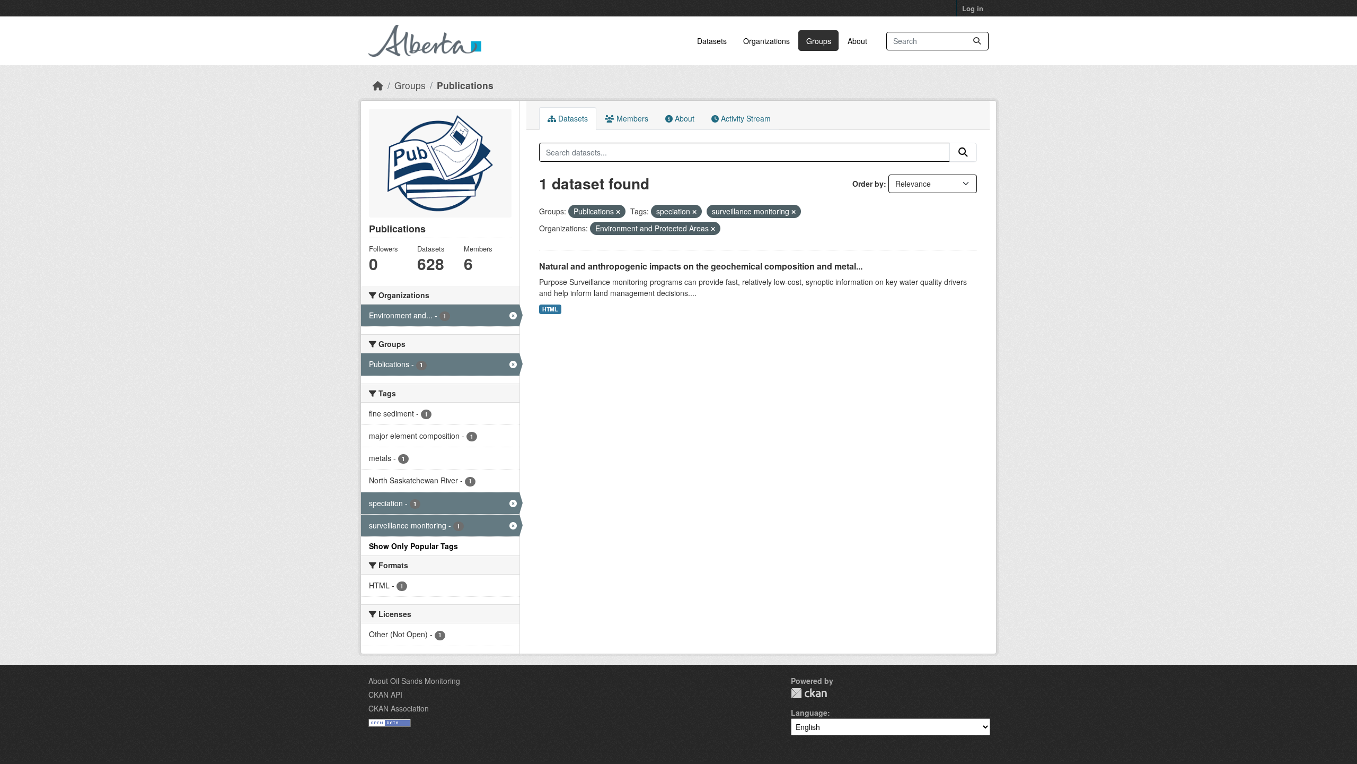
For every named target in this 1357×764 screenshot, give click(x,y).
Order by (868, 183)
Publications (465, 85)
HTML (550, 309)
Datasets (712, 41)
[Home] (378, 85)
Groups (818, 41)
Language (809, 712)
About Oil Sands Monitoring (414, 680)
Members (631, 118)
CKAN (809, 693)
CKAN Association (398, 708)
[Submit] (977, 41)
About (857, 41)
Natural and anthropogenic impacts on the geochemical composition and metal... (700, 266)
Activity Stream (745, 118)
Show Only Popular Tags (413, 546)
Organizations (766, 41)
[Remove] (618, 211)
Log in (972, 8)
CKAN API (385, 694)
